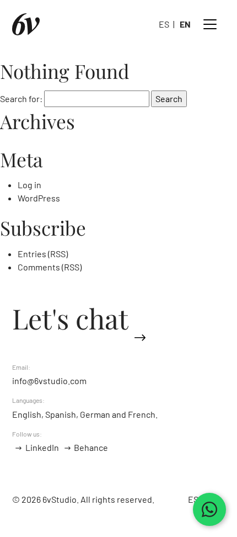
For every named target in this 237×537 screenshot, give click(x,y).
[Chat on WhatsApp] (209, 509)
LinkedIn (42, 447)
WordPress (39, 198)
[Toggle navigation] (210, 24)
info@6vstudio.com (49, 380)
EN (185, 24)
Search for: (21, 98)
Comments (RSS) (50, 267)
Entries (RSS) (43, 253)
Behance (91, 447)
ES (164, 24)
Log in (29, 184)
